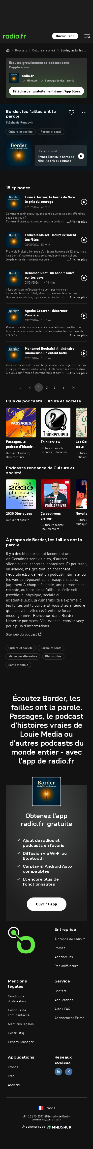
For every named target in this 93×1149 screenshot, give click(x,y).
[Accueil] (8, 50)
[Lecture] (81, 156)
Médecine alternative (22, 656)
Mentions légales (21, 1024)
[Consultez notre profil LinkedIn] (58, 1071)
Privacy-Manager (21, 1042)
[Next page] (63, 388)
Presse (60, 948)
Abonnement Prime (69, 1018)
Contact (60, 991)
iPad (11, 1076)
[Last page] (73, 388)
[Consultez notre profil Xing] (69, 1071)
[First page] (20, 388)
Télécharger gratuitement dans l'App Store (46, 91)
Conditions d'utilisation (17, 999)
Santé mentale (18, 665)
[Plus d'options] (84, 113)
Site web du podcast (21, 634)
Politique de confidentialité (19, 1013)
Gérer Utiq (16, 1033)
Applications (64, 1000)
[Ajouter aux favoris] (71, 112)
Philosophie (53, 656)
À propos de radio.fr (70, 939)
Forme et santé (51, 131)
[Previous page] (30, 388)
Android (14, 1085)
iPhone (13, 1067)
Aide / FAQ (62, 1009)
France (49, 1108)
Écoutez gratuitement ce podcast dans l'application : (39, 65)
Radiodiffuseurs (66, 966)
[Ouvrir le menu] (87, 36)
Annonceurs (64, 957)
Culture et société (20, 131)
